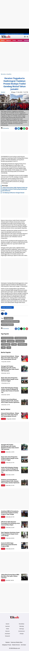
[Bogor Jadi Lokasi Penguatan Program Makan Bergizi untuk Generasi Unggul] (24, 380)
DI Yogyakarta (8, 318)
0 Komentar (5, 128)
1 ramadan (11, 341)
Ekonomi (20, 40)
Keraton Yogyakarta (7, 324)
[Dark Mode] (25, 37)
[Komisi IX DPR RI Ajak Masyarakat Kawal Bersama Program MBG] (24, 545)
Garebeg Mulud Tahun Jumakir (10, 321)
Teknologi (21, 626)
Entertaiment (21, 631)
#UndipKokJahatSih (20, 338)
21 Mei (14, 344)
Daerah (2, 40)
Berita (3, 452)
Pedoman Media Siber (16, 642)
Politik (14, 40)
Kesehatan (7, 633)
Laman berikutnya (7, 307)
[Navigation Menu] (27, 37)
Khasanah (7, 636)
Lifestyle (22, 633)
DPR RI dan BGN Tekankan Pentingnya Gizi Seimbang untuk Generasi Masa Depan (10, 523)
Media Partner (16, 645)
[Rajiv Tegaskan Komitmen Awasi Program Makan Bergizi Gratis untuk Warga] (24, 535)
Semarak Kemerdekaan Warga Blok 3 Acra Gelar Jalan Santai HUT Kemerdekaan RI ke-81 (10, 357)
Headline (9, 74)
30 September (22, 344)
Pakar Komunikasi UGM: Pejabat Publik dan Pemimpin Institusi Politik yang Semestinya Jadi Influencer (15, 189)
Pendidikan (21, 624)
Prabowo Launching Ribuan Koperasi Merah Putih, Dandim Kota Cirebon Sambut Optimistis (10, 401)
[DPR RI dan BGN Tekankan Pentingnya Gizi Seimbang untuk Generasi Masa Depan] (24, 524)
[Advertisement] (14, 14)
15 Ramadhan (5, 344)
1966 (3, 347)
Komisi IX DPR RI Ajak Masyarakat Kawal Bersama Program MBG (9, 544)
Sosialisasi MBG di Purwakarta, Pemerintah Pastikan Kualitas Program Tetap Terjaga (10, 512)
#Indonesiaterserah (7, 338)
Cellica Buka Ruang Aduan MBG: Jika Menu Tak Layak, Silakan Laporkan (10, 576)
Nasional (8, 40)
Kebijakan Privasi (6, 645)
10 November (20, 341)
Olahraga (21, 628)
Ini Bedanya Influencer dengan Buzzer (13, 192)
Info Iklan (23, 645)
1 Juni (3, 341)
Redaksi (3, 92)
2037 (8, 347)
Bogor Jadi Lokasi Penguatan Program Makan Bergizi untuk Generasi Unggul (9, 379)
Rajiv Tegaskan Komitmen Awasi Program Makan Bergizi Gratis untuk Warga (10, 534)
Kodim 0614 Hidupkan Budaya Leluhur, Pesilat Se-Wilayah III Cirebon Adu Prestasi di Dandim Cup (10, 390)
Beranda (3, 74)
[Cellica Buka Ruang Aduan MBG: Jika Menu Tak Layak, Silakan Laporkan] (24, 577)
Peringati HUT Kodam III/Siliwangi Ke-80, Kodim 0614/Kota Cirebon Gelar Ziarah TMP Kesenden (10, 368)
